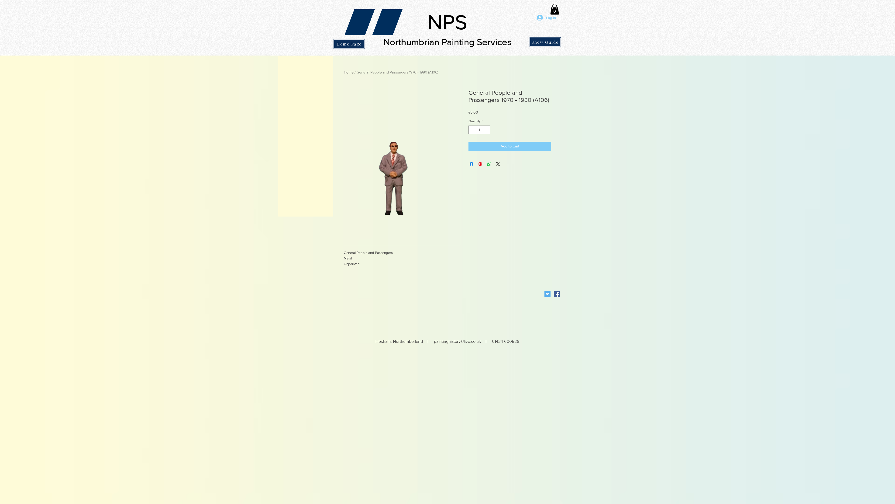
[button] (554, 9)
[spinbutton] (479, 130)
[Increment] (486, 130)
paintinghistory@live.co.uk (457, 341)
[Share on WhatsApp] (489, 164)
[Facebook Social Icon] (557, 294)
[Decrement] (472, 130)
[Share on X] (498, 164)
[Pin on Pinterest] (480, 164)
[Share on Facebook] (471, 164)
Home (349, 72)
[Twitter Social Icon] (547, 294)
